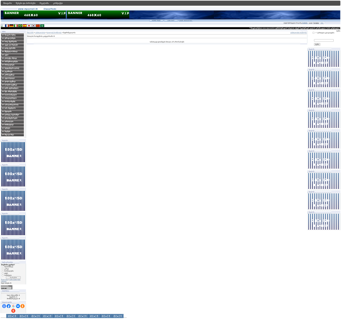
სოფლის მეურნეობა (54, 32)
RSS (322, 23)
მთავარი (7, 3)
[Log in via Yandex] (13, 311)
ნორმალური (9, 271)
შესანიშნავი (8, 266)
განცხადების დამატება (298, 32)
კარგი (6, 269)
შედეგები (4, 279)
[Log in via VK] (18, 306)
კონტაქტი (58, 3)
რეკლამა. (44, 3)
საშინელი (8, 275)
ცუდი (6, 273)
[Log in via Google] (13, 306)
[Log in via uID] (4, 306)
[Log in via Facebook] (9, 306)
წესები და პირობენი (26, 3)
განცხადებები (40, 32)
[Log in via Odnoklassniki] (23, 306)
